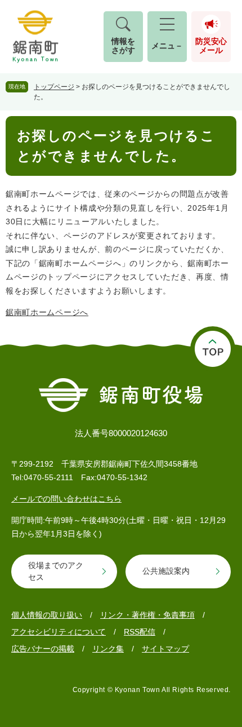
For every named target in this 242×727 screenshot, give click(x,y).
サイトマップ (165, 648)
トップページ (54, 87)
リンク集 (108, 648)
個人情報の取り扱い (46, 614)
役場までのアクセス (55, 571)
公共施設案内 (166, 570)
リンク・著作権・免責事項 (147, 614)
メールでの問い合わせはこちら (66, 498)
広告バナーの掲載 (42, 648)
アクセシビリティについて (58, 631)
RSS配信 (139, 631)
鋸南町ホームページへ (47, 312)
